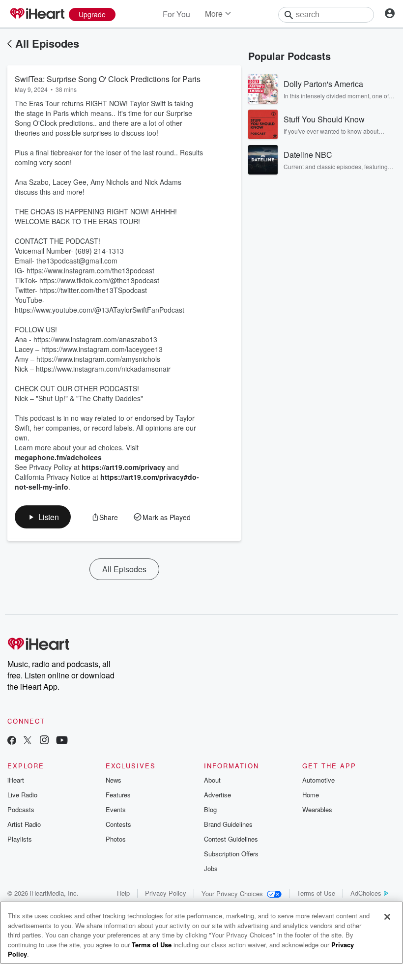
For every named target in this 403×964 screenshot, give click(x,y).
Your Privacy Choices (232, 893)
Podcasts (20, 809)
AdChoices (365, 893)
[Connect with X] (27, 741)
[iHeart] (36, 14)
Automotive (318, 780)
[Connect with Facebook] (11, 741)
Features (118, 794)
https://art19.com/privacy (123, 467)
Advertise (217, 794)
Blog (210, 809)
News (113, 780)
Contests (118, 824)
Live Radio (22, 794)
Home (310, 794)
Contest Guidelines (231, 839)
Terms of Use (316, 893)
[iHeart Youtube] (62, 741)
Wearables (317, 809)
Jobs (211, 868)
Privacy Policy (165, 893)
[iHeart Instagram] (44, 741)
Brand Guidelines (228, 824)
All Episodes (47, 43)
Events (116, 809)
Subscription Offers (231, 853)
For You (176, 14)
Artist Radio (24, 824)
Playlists (19, 839)
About (212, 780)
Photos (116, 839)
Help (123, 893)
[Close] (387, 917)
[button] (43, 516)
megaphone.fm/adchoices (58, 457)
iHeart (15, 780)
